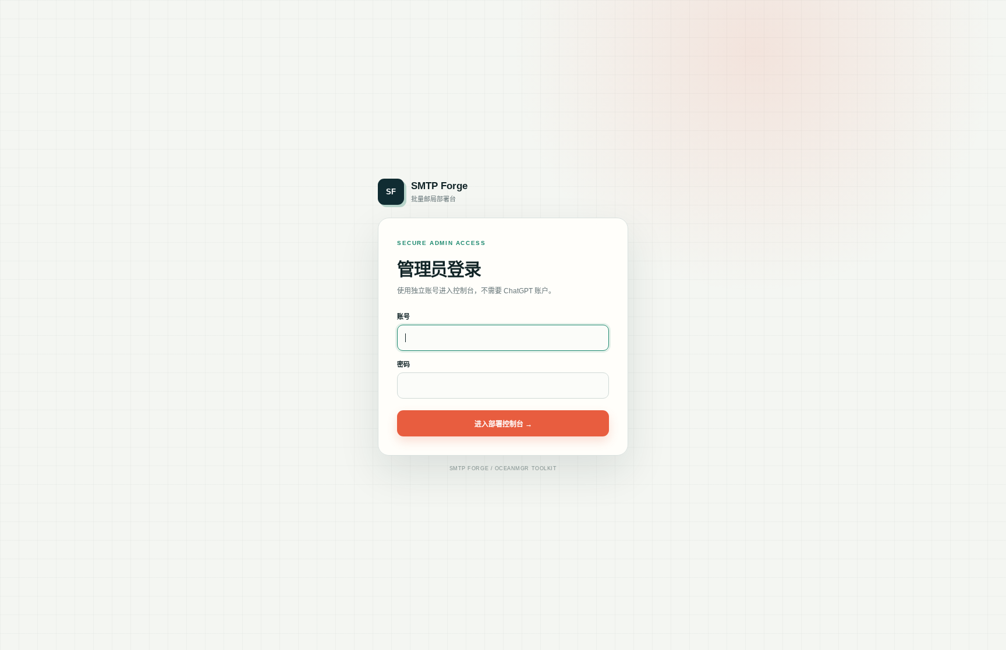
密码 (403, 364)
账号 (403, 316)
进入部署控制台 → (503, 424)
